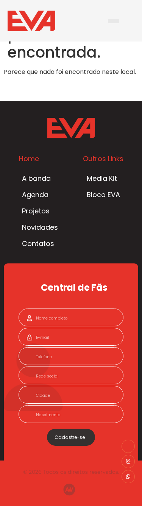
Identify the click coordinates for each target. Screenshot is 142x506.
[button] (114, 21)
